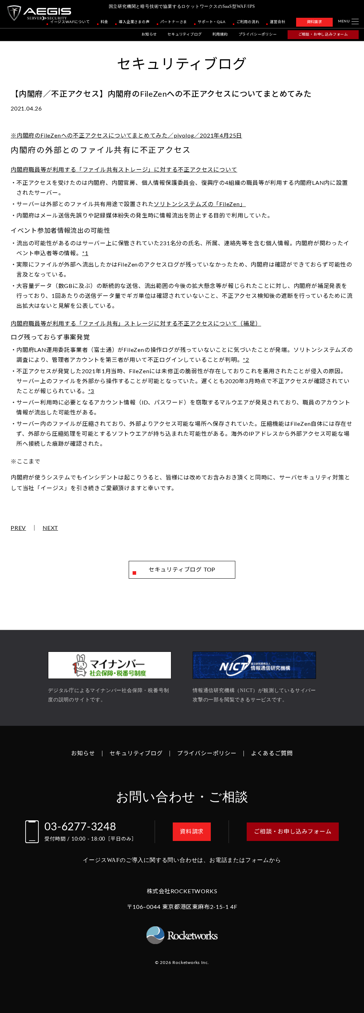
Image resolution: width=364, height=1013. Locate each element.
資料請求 (314, 22)
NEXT (50, 528)
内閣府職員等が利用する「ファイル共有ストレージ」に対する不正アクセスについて (124, 170)
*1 (85, 253)
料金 (104, 22)
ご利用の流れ (247, 22)
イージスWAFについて (70, 22)
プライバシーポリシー (258, 34)
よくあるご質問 (272, 753)
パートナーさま (173, 22)
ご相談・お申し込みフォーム (323, 34)
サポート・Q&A (211, 22)
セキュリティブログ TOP (182, 570)
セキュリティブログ (184, 34)
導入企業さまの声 (134, 22)
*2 (246, 360)
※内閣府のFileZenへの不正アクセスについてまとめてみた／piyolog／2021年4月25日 (126, 136)
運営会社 (277, 22)
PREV (18, 528)
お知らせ (149, 34)
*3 (91, 391)
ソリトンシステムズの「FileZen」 (200, 204)
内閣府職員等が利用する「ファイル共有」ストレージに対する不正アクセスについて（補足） (136, 324)
